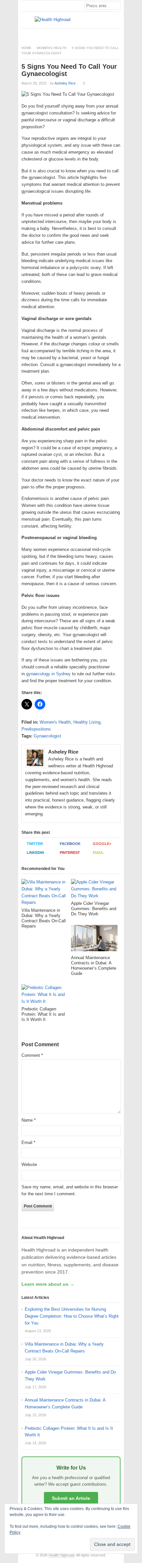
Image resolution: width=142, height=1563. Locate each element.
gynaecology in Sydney (48, 673)
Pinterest (70, 853)
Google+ (102, 844)
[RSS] (117, 34)
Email (98, 853)
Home (26, 48)
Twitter (35, 844)
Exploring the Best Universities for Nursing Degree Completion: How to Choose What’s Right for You (72, 1316)
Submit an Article (71, 1498)
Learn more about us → (47, 1284)
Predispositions (36, 729)
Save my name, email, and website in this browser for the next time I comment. (69, 1190)
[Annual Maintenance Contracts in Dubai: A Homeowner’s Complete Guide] (94, 940)
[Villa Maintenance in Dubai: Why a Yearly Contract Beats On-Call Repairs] (44, 893)
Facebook (70, 844)
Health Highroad (61, 1555)
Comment (32, 1055)
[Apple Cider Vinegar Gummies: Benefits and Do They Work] (94, 890)
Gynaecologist (47, 735)
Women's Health (51, 48)
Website (29, 1164)
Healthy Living (86, 722)
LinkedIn (35, 853)
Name (28, 1120)
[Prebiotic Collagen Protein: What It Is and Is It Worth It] (44, 995)
